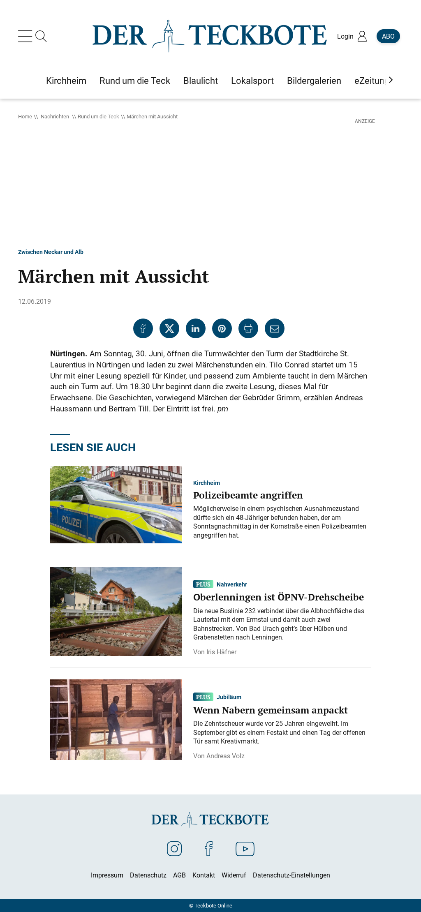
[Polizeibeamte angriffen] (116, 503)
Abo (388, 36)
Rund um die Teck (98, 116)
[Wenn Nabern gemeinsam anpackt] (116, 718)
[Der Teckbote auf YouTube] (245, 848)
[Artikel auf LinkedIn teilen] (196, 328)
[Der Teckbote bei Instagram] (174, 848)
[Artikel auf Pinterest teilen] (222, 328)
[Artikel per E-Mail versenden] (275, 328)
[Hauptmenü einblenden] (26, 36)
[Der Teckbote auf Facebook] (209, 848)
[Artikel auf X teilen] (169, 328)
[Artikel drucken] (248, 328)
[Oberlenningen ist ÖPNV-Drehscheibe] (116, 610)
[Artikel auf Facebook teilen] (143, 328)
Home (25, 116)
